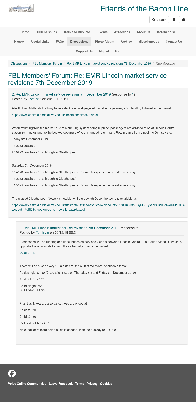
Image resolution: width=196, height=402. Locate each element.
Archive (126, 41)
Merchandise (166, 32)
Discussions (79, 41)
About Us (143, 32)
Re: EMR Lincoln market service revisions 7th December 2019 (109, 63)
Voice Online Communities (27, 383)
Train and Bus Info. (77, 32)
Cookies (106, 383)
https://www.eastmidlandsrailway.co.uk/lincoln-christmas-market (55, 115)
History (19, 41)
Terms (79, 383)
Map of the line (109, 51)
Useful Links (40, 41)
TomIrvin (34, 98)
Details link (27, 252)
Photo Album (104, 41)
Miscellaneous (148, 41)
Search (161, 19)
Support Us (84, 51)
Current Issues (46, 32)
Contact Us (174, 41)
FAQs (60, 41)
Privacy (92, 383)
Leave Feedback (61, 383)
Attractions (122, 32)
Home (24, 32)
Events (102, 32)
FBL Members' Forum (47, 63)
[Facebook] (12, 373)
